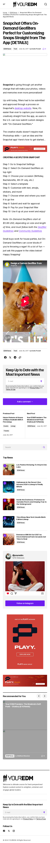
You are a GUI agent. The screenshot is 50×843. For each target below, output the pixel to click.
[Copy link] (19, 357)
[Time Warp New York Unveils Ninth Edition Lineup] (8, 522)
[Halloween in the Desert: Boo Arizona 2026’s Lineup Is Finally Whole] (8, 487)
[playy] (25, 149)
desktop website (23, 108)
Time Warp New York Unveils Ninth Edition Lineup (31, 518)
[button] (4, 4)
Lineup (13, 426)
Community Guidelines (30, 231)
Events (6, 426)
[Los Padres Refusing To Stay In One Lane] (8, 469)
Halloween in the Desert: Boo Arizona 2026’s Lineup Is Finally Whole (29, 484)
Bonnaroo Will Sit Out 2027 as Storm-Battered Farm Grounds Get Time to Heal (31, 537)
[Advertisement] (25, 641)
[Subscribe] (41, 381)
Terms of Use (10, 389)
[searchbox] (22, 447)
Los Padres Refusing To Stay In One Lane (31, 466)
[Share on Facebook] (5, 357)
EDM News (13, 12)
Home (5, 12)
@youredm (17, 555)
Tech (15, 49)
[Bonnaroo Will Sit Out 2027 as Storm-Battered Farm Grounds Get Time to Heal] (8, 539)
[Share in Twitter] (10, 357)
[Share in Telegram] (15, 357)
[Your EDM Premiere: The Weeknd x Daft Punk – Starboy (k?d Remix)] (25, 729)
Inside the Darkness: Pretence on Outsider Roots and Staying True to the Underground (31, 502)
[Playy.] (25, 681)
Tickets (6, 431)
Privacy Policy (35, 388)
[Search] (44, 447)
